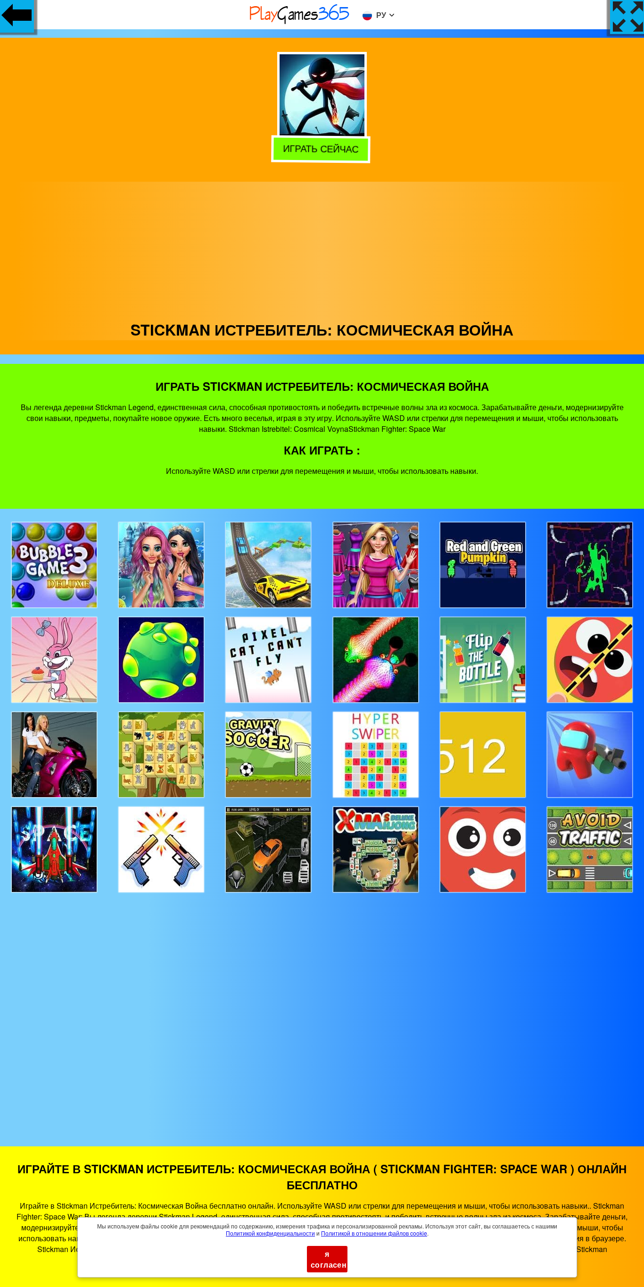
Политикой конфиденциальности (270, 1233)
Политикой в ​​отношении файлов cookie (374, 1233)
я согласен (329, 1259)
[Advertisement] (322, 248)
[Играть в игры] (300, 22)
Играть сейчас (321, 149)
